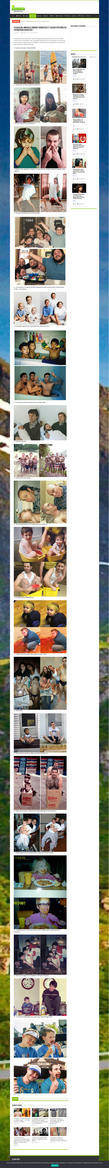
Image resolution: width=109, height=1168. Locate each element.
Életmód (34, 15)
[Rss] (98, 2)
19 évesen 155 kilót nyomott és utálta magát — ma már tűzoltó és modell (22, 1120)
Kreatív (68, 15)
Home (13, 15)
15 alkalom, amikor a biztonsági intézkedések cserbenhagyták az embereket (57, 1121)
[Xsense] (22, 8)
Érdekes (26, 15)
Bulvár (46, 15)
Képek (40, 15)
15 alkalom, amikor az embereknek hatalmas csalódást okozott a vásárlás (58, 1139)
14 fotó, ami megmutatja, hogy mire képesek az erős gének (40, 1139)
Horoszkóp (60, 15)
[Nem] (107, 1164)
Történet (82, 15)
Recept (74, 15)
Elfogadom (55, 1165)
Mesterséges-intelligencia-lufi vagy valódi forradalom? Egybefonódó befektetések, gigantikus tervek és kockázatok (47, 21)
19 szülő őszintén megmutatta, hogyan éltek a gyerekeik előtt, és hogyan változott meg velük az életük (22, 1141)
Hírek (53, 15)
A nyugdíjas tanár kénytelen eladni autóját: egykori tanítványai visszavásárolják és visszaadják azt (40, 1121)
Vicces (88, 15)
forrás (15, 1094)
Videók (19, 15)
